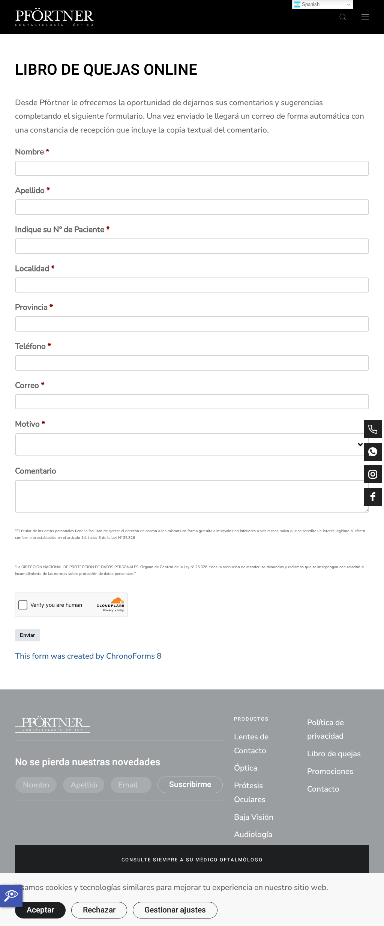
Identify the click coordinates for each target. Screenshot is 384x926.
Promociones (330, 771)
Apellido (32, 190)
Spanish (310, 4)
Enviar (27, 635)
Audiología (253, 834)
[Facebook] (373, 497)
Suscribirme (190, 784)
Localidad (34, 268)
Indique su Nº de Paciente (62, 229)
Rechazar (99, 910)
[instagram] (373, 474)
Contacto (323, 789)
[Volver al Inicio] (54, 17)
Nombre (32, 151)
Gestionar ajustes (175, 910)
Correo (29, 385)
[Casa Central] (373, 429)
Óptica (245, 768)
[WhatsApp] (373, 452)
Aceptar (40, 910)
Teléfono (33, 346)
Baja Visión (253, 817)
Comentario (35, 471)
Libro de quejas (334, 753)
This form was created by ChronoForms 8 (88, 656)
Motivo (30, 424)
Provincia (34, 307)
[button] (342, 17)
